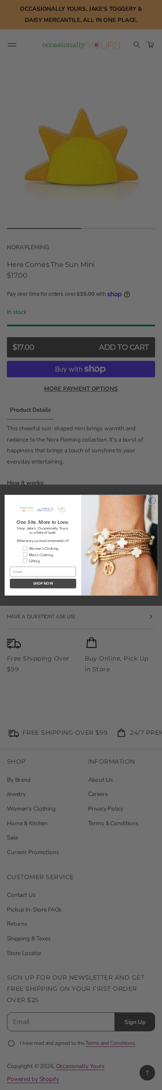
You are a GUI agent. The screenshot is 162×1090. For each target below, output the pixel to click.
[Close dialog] (152, 500)
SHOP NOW (43, 583)
